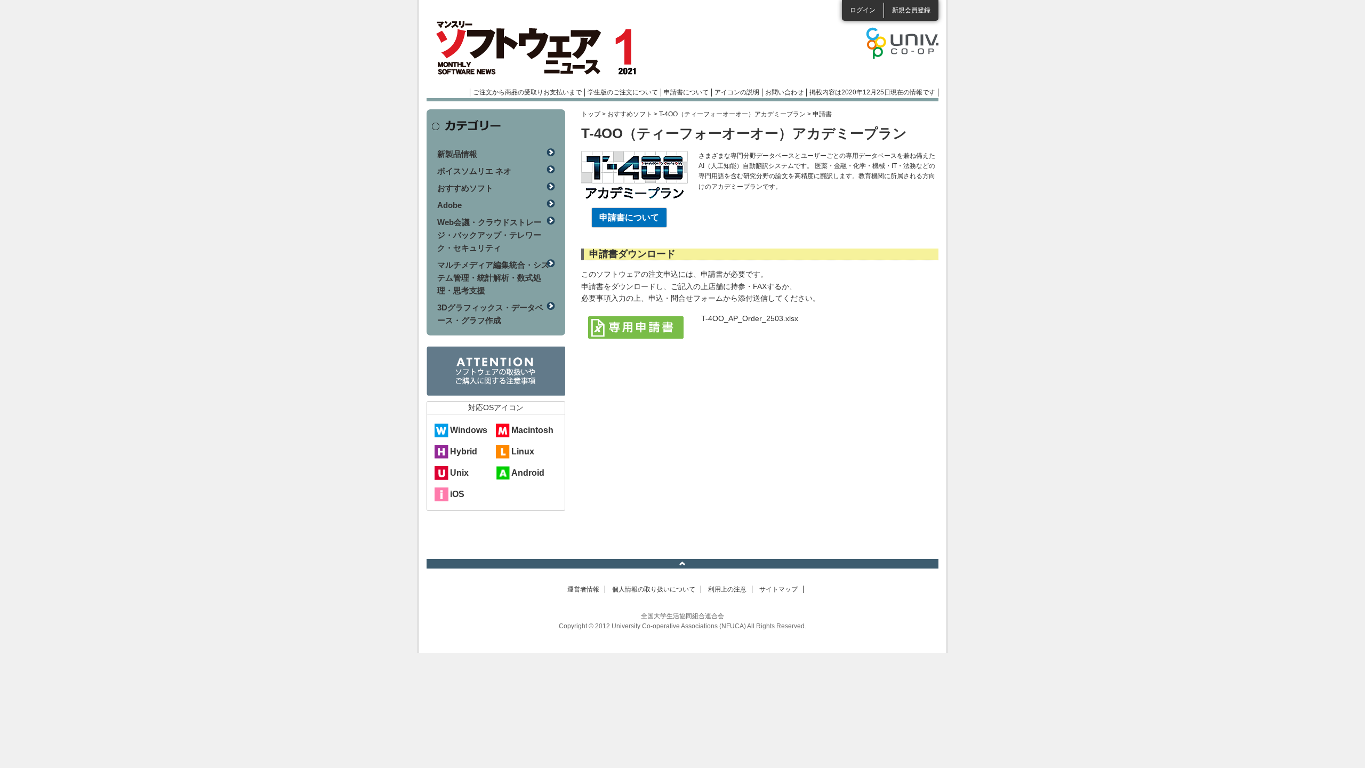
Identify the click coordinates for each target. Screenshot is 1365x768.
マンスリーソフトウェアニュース (540, 48)
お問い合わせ (784, 92)
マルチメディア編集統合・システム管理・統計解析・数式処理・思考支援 (493, 277)
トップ (590, 114)
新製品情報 (457, 153)
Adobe (449, 205)
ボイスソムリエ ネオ (474, 170)
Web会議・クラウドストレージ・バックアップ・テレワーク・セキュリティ (489, 235)
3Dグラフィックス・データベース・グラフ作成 (490, 314)
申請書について (686, 92)
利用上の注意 (727, 589)
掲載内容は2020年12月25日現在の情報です (872, 92)
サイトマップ (778, 589)
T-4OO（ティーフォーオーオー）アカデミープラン (732, 114)
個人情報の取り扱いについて (653, 589)
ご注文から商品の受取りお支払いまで (527, 92)
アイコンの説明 (736, 92)
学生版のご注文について (623, 92)
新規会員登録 (911, 10)
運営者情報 (583, 589)
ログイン (863, 10)
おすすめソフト (629, 114)
